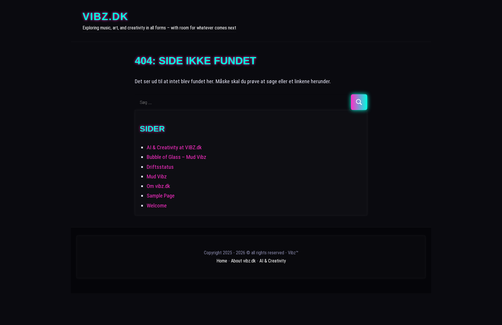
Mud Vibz (157, 176)
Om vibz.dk (158, 186)
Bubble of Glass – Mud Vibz (176, 157)
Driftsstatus (160, 167)
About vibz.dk (243, 261)
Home (221, 261)
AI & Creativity (272, 261)
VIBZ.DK (105, 16)
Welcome (157, 205)
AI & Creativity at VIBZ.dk (174, 147)
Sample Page (161, 195)
